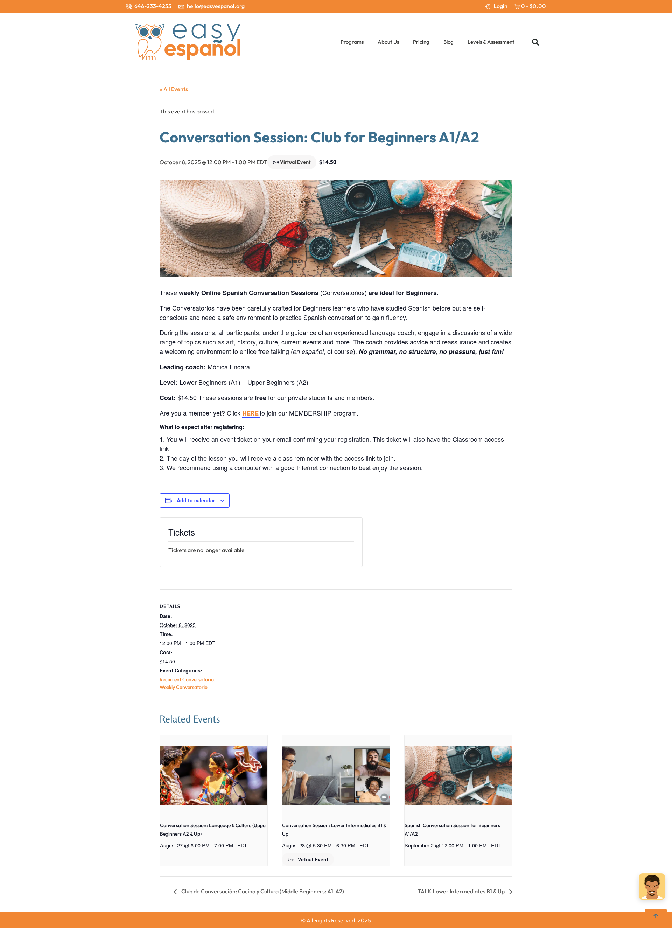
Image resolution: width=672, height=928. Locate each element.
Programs (352, 42)
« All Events (174, 88)
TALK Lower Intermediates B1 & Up (462, 891)
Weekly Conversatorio (184, 687)
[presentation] (213, 775)
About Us (388, 42)
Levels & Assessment (491, 42)
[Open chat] (652, 888)
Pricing (421, 42)
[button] (535, 42)
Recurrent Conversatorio (187, 679)
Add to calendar (196, 500)
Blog (448, 42)
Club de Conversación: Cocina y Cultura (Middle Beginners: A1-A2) (262, 891)
